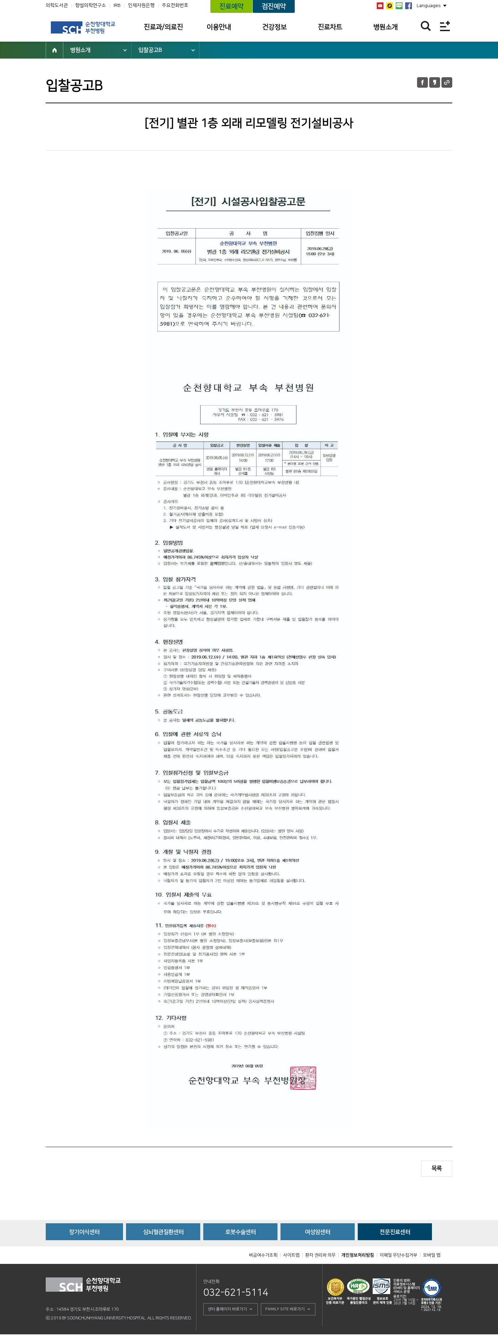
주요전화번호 (175, 5)
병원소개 (385, 27)
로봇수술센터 (240, 1232)
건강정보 (274, 27)
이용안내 (219, 27)
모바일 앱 (431, 1255)
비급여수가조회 (263, 1255)
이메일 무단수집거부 (398, 1255)
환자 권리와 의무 (320, 1255)
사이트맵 (291, 1255)
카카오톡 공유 (434, 82)
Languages (429, 5)
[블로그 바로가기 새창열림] (399, 5)
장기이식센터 (84, 1232)
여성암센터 (317, 1232)
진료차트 (330, 27)
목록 (437, 1168)
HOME (54, 50)
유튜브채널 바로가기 (380, 5)
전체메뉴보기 (445, 26)
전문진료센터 (395, 1232)
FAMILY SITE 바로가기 (285, 1309)
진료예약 (231, 6)
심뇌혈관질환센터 (163, 1232)
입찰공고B (150, 50)
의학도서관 (57, 5)
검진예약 (274, 6)
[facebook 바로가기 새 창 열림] (408, 5)
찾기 (425, 26)
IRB (117, 5)
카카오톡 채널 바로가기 (389, 5)
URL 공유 (446, 82)
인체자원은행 (141, 5)
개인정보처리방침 (357, 1255)
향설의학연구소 (90, 5)
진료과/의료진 (163, 27)
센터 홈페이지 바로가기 (227, 1309)
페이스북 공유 (422, 82)
